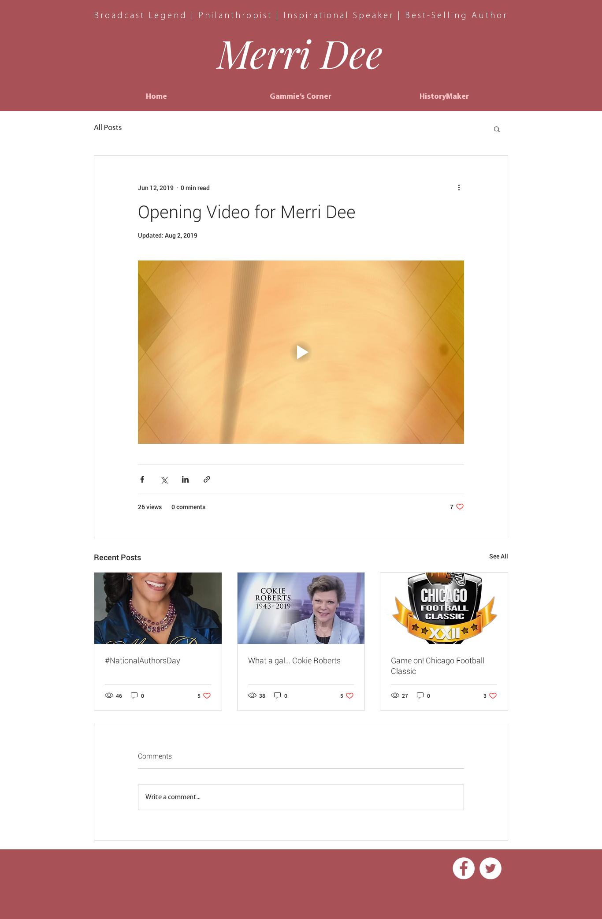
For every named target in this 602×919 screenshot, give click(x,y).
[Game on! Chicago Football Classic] (444, 608)
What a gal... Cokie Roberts (294, 660)
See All (498, 556)
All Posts (108, 128)
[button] (497, 128)
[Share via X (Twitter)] (164, 479)
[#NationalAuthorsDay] (158, 608)
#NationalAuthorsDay (142, 660)
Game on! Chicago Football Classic (437, 665)
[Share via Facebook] (142, 479)
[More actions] (458, 187)
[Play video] (301, 352)
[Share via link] (207, 479)
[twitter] (490, 868)
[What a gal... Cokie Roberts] (301, 608)
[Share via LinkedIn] (185, 479)
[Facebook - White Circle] (464, 868)
